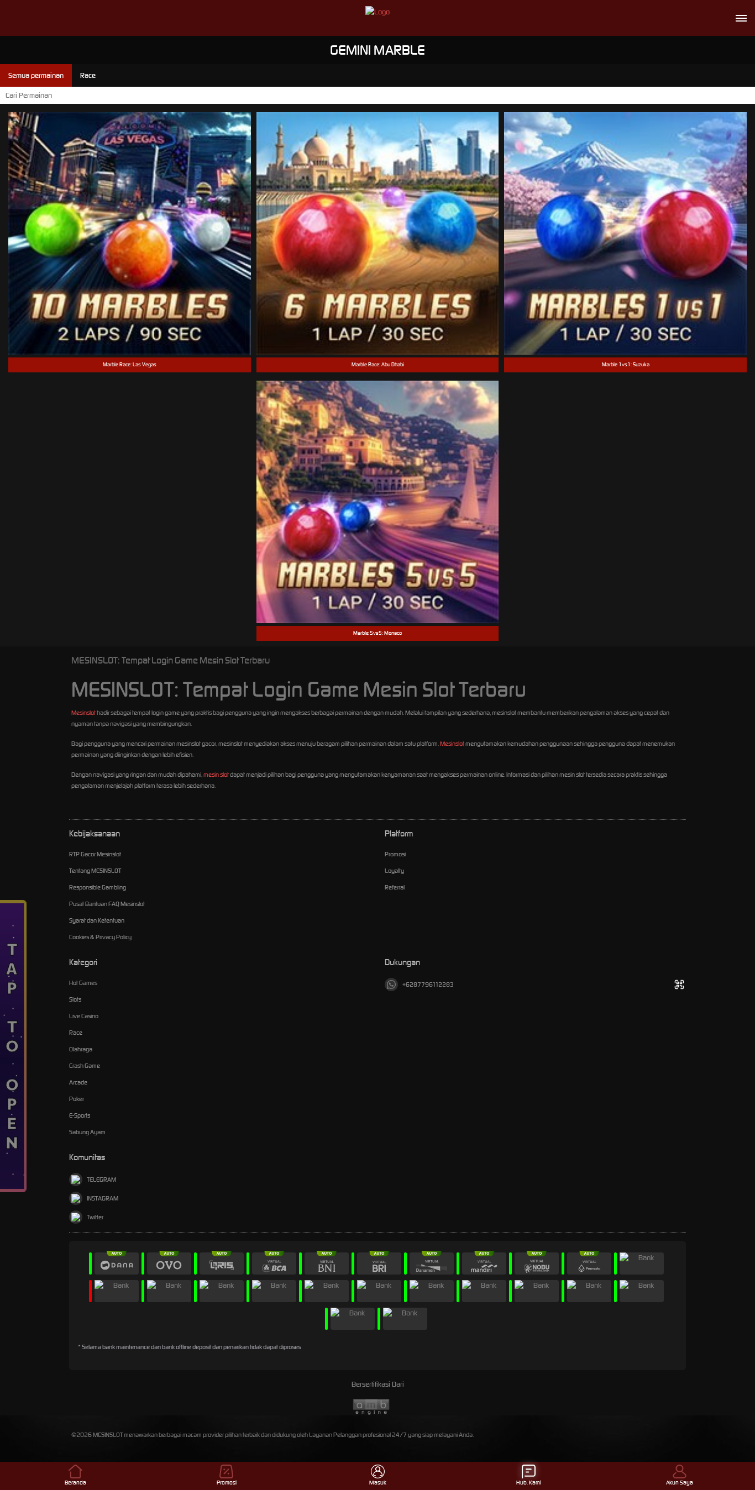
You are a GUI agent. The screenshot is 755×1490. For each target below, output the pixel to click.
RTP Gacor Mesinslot (95, 854)
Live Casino (83, 1016)
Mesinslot (83, 713)
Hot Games (83, 983)
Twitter (95, 1217)
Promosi (395, 854)
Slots (75, 999)
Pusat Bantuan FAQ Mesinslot (107, 904)
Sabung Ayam (87, 1132)
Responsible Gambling (97, 887)
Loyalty (394, 871)
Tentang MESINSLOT (95, 871)
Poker (76, 1099)
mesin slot (216, 774)
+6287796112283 (428, 984)
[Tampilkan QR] (679, 984)
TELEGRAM (101, 1179)
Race (75, 1032)
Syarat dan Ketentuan (96, 920)
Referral (395, 887)
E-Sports (79, 1115)
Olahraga (80, 1049)
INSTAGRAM (102, 1198)
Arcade (78, 1082)
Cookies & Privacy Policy (100, 937)
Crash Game (84, 1066)
